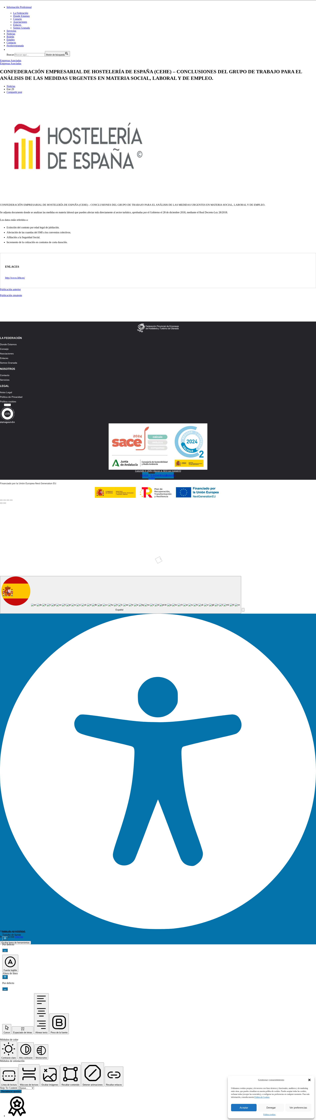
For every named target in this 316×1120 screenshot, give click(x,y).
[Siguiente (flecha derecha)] (4, 503)
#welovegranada (15, 45)
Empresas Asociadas (10, 60)
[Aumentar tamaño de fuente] (5, 938)
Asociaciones (20, 22)
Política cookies (269, 1114)
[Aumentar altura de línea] (5, 977)
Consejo (17, 19)
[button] (309, 1080)
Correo (78, 561)
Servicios (11, 30)
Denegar (271, 1107)
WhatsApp (243, 525)
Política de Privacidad (11, 397)
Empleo (11, 39)
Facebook (78, 525)
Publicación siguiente (11, 295)
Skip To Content (9, 1087)
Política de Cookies (261, 1097)
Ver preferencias (298, 1107)
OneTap (19, 936)
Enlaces (17, 24)
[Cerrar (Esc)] (1, 500)
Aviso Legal (6, 392)
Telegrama (78, 537)
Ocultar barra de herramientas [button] (15, 942)
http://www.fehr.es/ (15, 277)
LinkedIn (243, 537)
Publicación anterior (10, 289)
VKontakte (243, 549)
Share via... (243, 561)
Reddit (160, 549)
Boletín (10, 36)
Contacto (11, 42)
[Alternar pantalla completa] (8, 500)
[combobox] (120, 595)
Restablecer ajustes (10, 1091)
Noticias (11, 33)
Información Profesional (19, 7)
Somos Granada (21, 27)
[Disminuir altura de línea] (5, 989)
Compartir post (14, 92)
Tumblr (78, 549)
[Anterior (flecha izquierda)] (1, 503)
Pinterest (160, 537)
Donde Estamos (21, 16)
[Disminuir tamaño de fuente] (5, 950)
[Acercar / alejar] (11, 500)
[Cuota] (4, 500)
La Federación (20, 13)
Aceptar (244, 1107)
